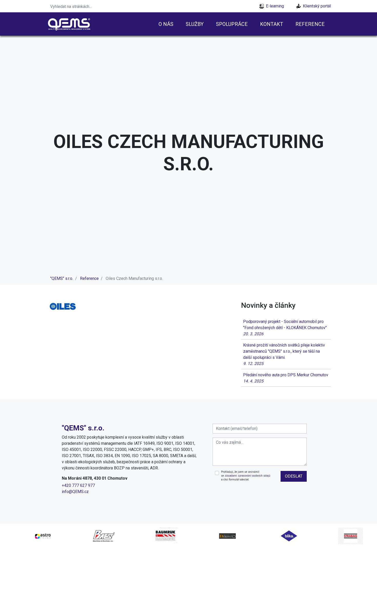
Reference (310, 24)
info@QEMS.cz (75, 491)
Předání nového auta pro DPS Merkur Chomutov (285, 377)
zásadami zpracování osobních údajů (247, 475)
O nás (165, 24)
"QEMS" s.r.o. (61, 278)
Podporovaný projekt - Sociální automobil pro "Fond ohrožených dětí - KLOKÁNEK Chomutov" (285, 327)
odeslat (293, 476)
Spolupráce (232, 24)
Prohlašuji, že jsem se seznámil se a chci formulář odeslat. (245, 475)
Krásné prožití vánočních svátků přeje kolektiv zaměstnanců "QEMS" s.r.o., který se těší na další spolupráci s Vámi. (284, 354)
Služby (195, 24)
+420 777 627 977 (78, 485)
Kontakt (271, 24)
